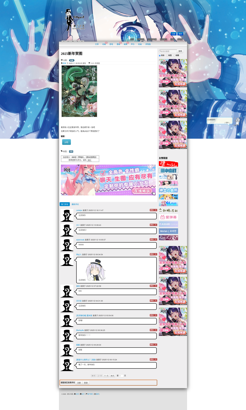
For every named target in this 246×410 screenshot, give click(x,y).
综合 (162, 55)
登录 (180, 34)
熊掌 (64, 63)
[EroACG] (168, 183)
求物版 (180, 39)
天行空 (79, 300)
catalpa (79, 210)
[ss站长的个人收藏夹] (168, 196)
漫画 (119, 43)
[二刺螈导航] (168, 210)
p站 (66, 142)
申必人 (79, 254)
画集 (126, 43)
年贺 (71, 151)
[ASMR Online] (168, 224)
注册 (173, 34)
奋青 (78, 286)
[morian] (168, 231)
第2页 (112, 376)
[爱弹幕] (168, 217)
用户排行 (90, 394)
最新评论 (75, 204)
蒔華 (78, 344)
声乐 (133, 44)
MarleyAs (80, 330)
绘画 (140, 44)
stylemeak (80, 239)
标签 (170, 55)
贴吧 (97, 394)
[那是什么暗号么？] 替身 (86, 359)
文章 (97, 44)
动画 (104, 43)
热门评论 (64, 204)
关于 (83, 394)
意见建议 (163, 39)
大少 (78, 225)
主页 (132, 39)
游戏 (111, 44)
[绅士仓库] (168, 176)
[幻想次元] (168, 237)
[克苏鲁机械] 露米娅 (84, 315)
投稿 (172, 39)
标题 (177, 55)
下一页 (106, 376)
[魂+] (168, 163)
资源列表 (140, 39)
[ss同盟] (168, 203)
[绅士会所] (168, 189)
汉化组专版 (152, 39)
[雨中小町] (168, 170)
